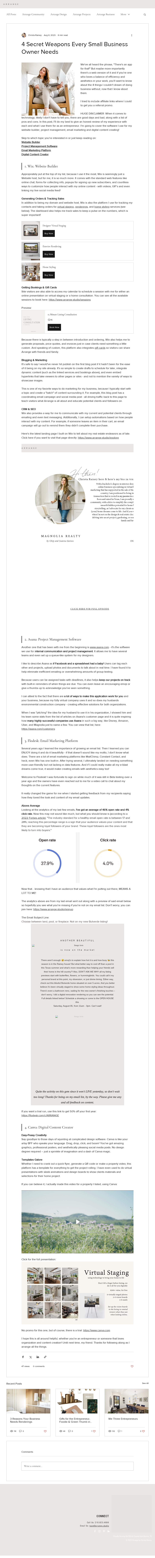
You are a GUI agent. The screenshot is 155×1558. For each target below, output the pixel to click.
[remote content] (77, 535)
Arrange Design (58, 14)
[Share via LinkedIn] (37, 1356)
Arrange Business (106, 14)
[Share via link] (45, 1356)
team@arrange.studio (99, 1526)
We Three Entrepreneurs (123, 1418)
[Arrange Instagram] (99, 1531)
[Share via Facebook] (22, 1356)
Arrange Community (33, 14)
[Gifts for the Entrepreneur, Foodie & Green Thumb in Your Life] (77, 1401)
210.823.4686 (102, 1522)
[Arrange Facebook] (94, 1531)
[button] (144, 14)
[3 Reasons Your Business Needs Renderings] (28, 1401)
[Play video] (77, 1221)
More (123, 14)
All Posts (11, 14)
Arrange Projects (82, 14)
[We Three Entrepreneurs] (126, 1401)
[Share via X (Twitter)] (30, 1356)
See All (145, 1383)
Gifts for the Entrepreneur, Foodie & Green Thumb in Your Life (74, 1420)
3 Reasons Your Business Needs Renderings (25, 1420)
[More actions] (132, 35)
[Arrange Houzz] (108, 1531)
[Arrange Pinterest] (104, 1531)
